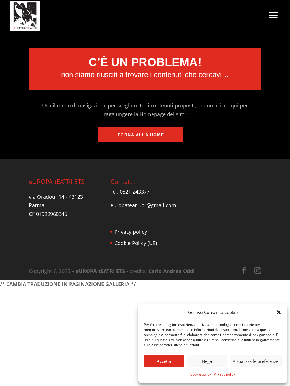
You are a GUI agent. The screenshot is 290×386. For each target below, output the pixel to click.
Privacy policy (224, 374)
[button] (279, 312)
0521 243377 (135, 191)
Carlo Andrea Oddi (171, 271)
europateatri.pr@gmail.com (143, 205)
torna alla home (141, 135)
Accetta (164, 361)
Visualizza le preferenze (255, 361)
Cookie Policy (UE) (135, 243)
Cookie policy (200, 374)
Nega (207, 361)
